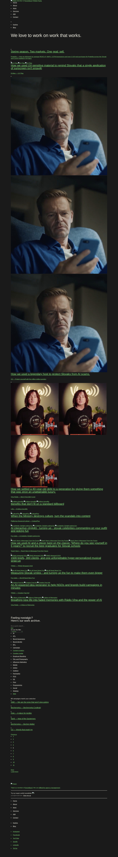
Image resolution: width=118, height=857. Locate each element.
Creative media (18, 653)
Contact (15, 17)
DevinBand (28, 1)
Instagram (16, 831)
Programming (17, 685)
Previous (14, 734)
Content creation (18, 650)
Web (14, 694)
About (15, 5)
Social (15, 688)
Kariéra (15, 24)
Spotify (15, 842)
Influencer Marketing (20, 662)
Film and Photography (20, 659)
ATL (14, 636)
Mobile (15, 665)
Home (15, 2)
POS (14, 676)
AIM (14, 14)
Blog (14, 27)
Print (14, 682)
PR (14, 679)
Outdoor (15, 671)
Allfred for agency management (49, 788)
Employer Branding (19, 656)
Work (14, 8)
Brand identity (17, 642)
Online (15, 668)
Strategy (16, 691)
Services (16, 11)
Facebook (16, 835)
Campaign (16, 647)
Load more (14, 771)
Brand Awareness (19, 639)
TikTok (15, 848)
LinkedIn (16, 845)
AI (13, 633)
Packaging (16, 673)
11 (14, 765)
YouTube (16, 838)
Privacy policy (15, 850)
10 (14, 762)
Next (12, 770)
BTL (14, 645)
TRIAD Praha (37, 1)
